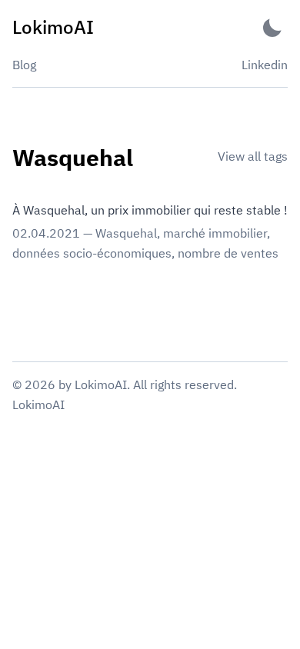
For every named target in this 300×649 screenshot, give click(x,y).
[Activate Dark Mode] (272, 27)
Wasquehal (126, 233)
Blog (24, 64)
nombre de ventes (228, 253)
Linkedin (265, 64)
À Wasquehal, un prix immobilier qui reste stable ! (150, 210)
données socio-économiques (92, 253)
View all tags (253, 156)
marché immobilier (215, 233)
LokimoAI (38, 404)
